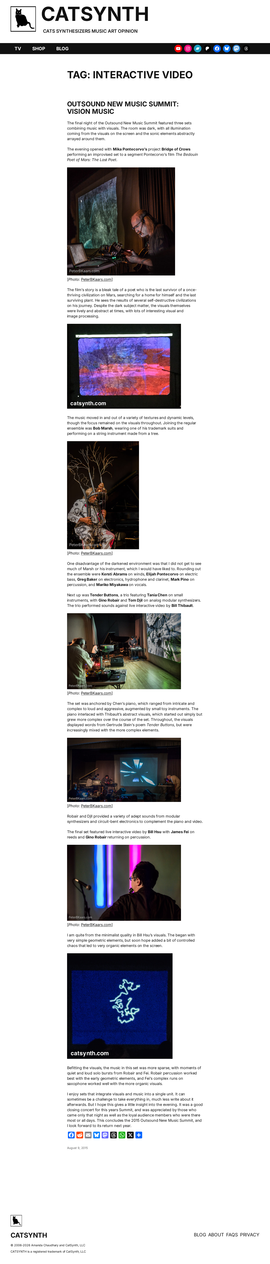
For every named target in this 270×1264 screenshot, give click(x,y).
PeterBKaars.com (96, 279)
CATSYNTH (95, 14)
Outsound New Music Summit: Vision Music (123, 107)
